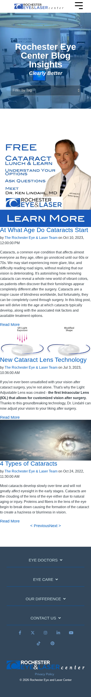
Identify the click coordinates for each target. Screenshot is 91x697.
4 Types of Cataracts (28, 463)
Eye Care (43, 579)
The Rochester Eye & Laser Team (31, 238)
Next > (55, 526)
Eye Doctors (43, 560)
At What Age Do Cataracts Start (44, 230)
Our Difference (43, 599)
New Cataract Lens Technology (43, 359)
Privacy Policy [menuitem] (44, 674)
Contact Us (43, 618)
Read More (10, 324)
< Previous (39, 526)
